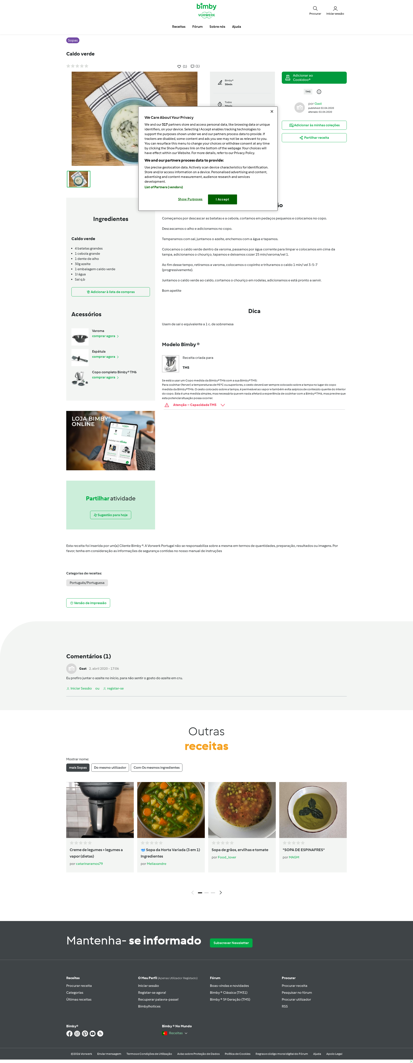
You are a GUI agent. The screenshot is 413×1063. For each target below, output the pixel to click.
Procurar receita (79, 986)
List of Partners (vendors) (164, 187)
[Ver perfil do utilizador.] (299, 107)
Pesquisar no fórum (297, 992)
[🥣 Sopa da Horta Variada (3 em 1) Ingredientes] (171, 810)
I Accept (222, 199)
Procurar (289, 978)
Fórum (215, 978)
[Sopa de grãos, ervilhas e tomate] (242, 810)
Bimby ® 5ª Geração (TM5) (230, 999)
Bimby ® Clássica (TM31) (228, 992)
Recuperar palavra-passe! (158, 999)
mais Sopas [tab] (78, 767)
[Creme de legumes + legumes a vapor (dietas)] (100, 810)
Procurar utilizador (296, 999)
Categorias (74, 992)
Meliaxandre (156, 864)
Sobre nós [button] (217, 27)
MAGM (294, 857)
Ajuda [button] (236, 27)
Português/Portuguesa (87, 583)
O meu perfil (167, 978)
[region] (208, 158)
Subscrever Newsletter (231, 943)
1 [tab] (200, 892)
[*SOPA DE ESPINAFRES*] (313, 810)
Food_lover (227, 857)
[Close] (272, 111)
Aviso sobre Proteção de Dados (198, 1054)
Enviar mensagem (109, 1054)
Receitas (73, 978)
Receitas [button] (178, 27)
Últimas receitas (78, 999)
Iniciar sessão (148, 986)
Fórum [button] (197, 27)
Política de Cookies (237, 1054)
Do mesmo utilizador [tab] (110, 767)
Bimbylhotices (149, 1006)
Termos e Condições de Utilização (149, 1054)
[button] (315, 10)
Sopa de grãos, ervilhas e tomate (240, 849)
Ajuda (317, 1054)
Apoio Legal (334, 1054)
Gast (318, 104)
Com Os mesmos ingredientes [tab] (157, 767)
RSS (285, 1006)
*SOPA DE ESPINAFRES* (304, 849)
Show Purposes (190, 199)
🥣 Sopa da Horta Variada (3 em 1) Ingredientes (170, 853)
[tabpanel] (206, 839)
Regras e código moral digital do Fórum (282, 1054)
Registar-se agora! (152, 992)
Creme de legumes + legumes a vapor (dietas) (96, 853)
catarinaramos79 (89, 864)
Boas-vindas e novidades (229, 986)
